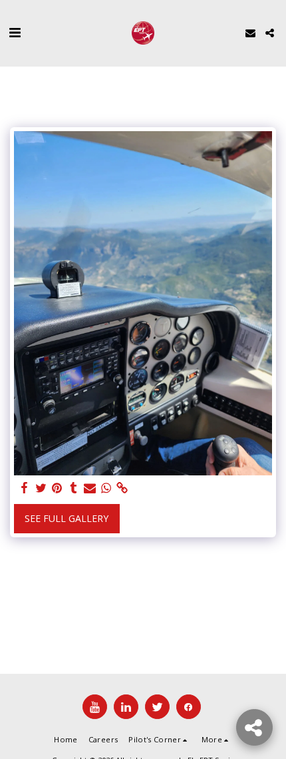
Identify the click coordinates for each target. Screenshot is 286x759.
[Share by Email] (90, 488)
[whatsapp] (106, 488)
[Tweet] (41, 488)
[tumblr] (74, 488)
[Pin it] (57, 488)
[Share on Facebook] (25, 488)
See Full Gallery (66, 518)
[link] (122, 488)
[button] (14, 32)
